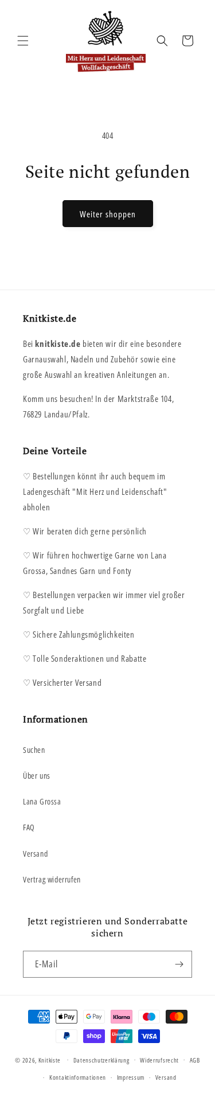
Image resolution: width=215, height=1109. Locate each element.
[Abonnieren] (178, 964)
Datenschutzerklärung (101, 1060)
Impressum (130, 1077)
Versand (35, 853)
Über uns (36, 775)
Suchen (34, 749)
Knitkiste (49, 1059)
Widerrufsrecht (159, 1060)
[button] (23, 40)
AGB (195, 1060)
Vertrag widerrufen (52, 879)
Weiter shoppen (108, 214)
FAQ (29, 827)
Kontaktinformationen (77, 1077)
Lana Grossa (42, 801)
